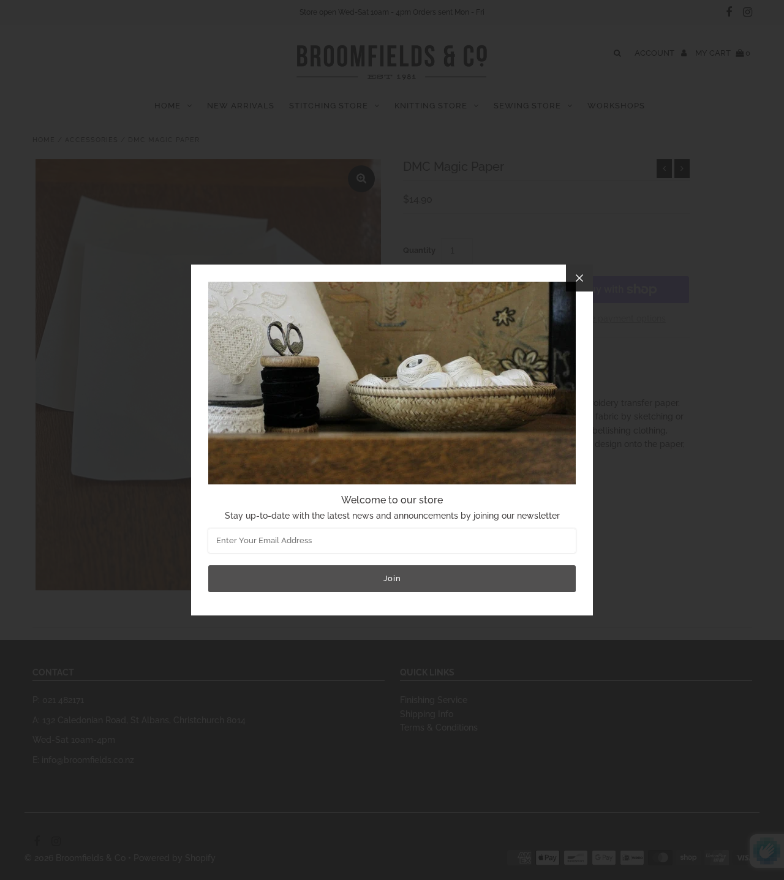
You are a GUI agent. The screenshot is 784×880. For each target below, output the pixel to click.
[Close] (579, 278)
